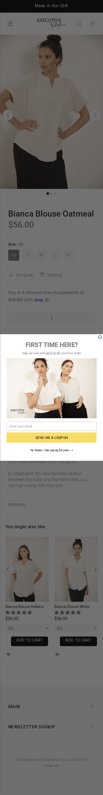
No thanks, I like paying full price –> (51, 450)
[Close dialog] (100, 337)
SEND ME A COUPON (51, 438)
